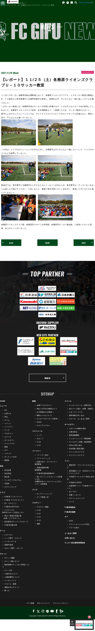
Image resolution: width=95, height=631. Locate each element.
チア (6, 450)
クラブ (2, 492)
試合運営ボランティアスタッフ (16, 522)
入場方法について (11, 574)
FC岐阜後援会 (70, 507)
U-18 (39, 442)
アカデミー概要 (43, 507)
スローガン (8, 535)
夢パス (7, 590)
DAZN (39, 422)
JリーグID (8, 570)
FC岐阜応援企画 (10, 525)
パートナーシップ (43, 458)
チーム (7, 420)
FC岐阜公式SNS (75, 482)
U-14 (39, 517)
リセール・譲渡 (10, 584)
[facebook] (34, 611)
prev (11, 242)
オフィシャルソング (76, 498)
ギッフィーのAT (10, 457)
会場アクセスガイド (44, 405)
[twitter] (38, 611)
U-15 (39, 445)
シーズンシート (10, 580)
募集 (6, 447)
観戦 (34, 401)
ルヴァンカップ (10, 487)
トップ (39, 435)
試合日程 (7, 473)
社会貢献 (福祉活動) (76, 448)
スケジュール (37, 431)
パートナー (8, 427)
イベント (7, 423)
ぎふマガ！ (73, 491)
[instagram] (42, 611)
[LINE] (47, 611)
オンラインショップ (44, 494)
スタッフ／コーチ (76, 412)
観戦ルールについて (44, 415)
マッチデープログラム (12, 480)
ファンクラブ (9, 443)
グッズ (7, 430)
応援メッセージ (75, 495)
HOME (2, 3)
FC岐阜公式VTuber (11, 507)
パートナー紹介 (43, 455)
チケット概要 (9, 558)
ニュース (10, 3)
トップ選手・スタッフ (12, 538)
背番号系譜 (8, 545)
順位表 (7, 477)
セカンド (40, 438)
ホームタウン (20, 3)
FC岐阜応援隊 (70, 512)
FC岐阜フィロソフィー (13, 497)
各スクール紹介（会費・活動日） (81, 409)
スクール (7, 437)
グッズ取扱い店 (43, 497)
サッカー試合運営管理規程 (75, 543)
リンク (71, 501)
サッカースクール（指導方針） (81, 405)
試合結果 (7, 470)
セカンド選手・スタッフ (13, 548)
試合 (6, 417)
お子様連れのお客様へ (45, 412)
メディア (7, 453)
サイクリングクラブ (76, 455)
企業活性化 (73, 432)
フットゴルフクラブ (76, 452)
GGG (71, 521)
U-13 (39, 520)
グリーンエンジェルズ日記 (79, 524)
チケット (3, 554)
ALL (6, 410)
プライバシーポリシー (61, 603)
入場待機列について (12, 577)
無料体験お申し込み (76, 415)
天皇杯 (7, 483)
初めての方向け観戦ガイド (47, 409)
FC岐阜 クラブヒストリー (14, 500)
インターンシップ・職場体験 (80, 438)
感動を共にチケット (12, 587)
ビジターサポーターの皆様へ (48, 419)
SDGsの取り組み (75, 445)
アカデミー (8, 433)
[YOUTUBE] (52, 611)
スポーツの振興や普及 (77, 428)
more (47, 378)
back (47, 242)
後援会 (7, 460)
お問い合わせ (70, 538)
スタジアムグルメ (43, 425)
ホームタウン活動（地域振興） (81, 442)
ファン (67, 461)
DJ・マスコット (10, 503)
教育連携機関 (74, 435)
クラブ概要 (30, 603)
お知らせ (7, 413)
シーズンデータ (10, 541)
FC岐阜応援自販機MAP (46, 473)
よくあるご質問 (71, 533)
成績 (38, 524)
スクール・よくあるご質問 (79, 419)
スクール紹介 (74, 528)
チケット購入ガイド (12, 561)
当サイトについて (43, 603)
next (84, 242)
